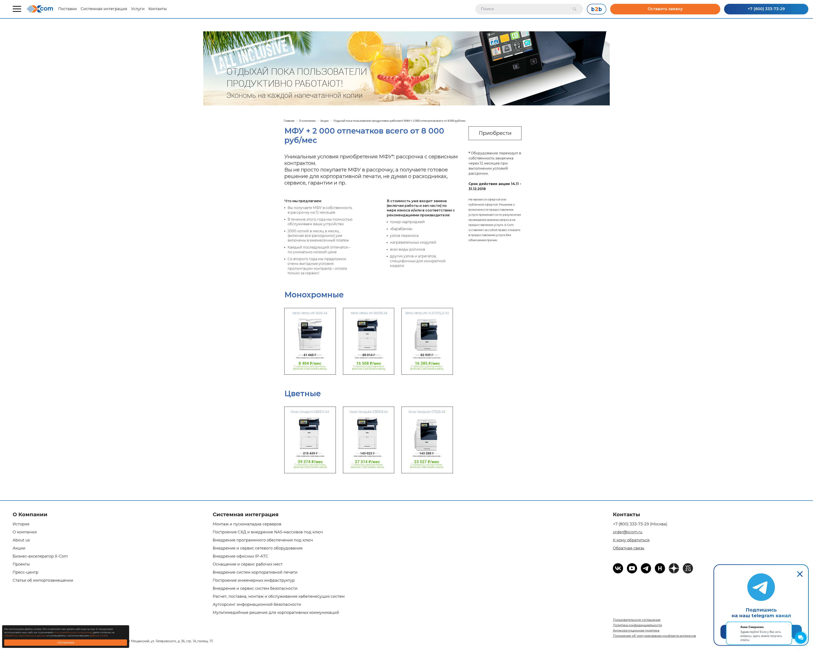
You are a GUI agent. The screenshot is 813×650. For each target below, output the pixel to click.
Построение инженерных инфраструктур (254, 580)
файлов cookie (99, 635)
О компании (25, 532)
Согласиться (65, 642)
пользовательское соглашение (73, 632)
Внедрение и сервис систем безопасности (255, 588)
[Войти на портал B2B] (596, 9)
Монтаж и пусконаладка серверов (247, 524)
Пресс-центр (25, 572)
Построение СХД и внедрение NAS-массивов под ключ (268, 532)
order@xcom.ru (627, 532)
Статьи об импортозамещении (43, 580)
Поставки (67, 9)
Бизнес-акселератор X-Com (40, 556)
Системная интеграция (104, 9)
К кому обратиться (631, 540)
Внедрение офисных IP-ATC (240, 556)
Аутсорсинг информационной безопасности (257, 604)
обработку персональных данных (25, 635)
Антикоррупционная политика (636, 630)
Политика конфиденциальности (637, 625)
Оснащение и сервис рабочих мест (248, 564)
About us (21, 540)
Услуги (138, 9)
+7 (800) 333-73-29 (766, 9)
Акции (19, 548)
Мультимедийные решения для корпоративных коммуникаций (276, 612)
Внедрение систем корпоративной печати (255, 572)
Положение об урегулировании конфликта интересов (654, 636)
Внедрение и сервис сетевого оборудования (258, 548)
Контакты (157, 9)
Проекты (21, 564)
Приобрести (495, 133)
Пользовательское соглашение (637, 620)
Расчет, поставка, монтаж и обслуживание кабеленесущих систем (279, 596)
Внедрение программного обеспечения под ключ (263, 540)
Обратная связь (628, 548)
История (21, 524)
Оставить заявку (665, 9)
